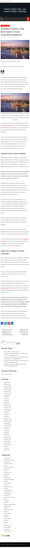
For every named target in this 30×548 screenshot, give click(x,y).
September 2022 (8, 393)
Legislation (6, 501)
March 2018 (7, 450)
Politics (5, 511)
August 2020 (7, 427)
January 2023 (7, 386)
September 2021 (8, 409)
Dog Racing (7, 474)
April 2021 (6, 416)
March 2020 (7, 435)
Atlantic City (7, 461)
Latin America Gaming (9, 497)
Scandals (6, 522)
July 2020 (6, 428)
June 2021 (6, 414)
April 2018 (6, 448)
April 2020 (6, 434)
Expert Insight (7, 483)
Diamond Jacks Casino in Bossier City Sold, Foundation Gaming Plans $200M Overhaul (7, 332)
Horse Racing (7, 492)
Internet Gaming (8, 493)
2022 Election (7, 458)
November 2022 (8, 389)
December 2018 (8, 444)
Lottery (5, 502)
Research (6, 516)
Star (9, 201)
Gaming (6, 488)
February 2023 (7, 384)
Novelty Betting (7, 506)
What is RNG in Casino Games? (11, 351)
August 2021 (7, 411)
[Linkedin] (12, 323)
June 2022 (6, 398)
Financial (6, 484)
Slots (5, 524)
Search (3, 340)
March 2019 (7, 442)
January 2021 (7, 418)
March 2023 (7, 382)
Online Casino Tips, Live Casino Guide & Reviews (15, 10)
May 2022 (6, 400)
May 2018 (6, 446)
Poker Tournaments (8, 509)
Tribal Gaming (7, 531)
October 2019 (7, 441)
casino (5, 465)
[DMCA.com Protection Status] (5, 535)
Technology (6, 529)
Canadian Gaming (8, 463)
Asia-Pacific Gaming (9, 460)
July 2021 (6, 412)
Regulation (6, 515)
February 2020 (7, 437)
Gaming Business (8, 490)
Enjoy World (4, 37)
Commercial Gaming (5, 25)
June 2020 (6, 430)
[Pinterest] (8, 323)
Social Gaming (7, 525)
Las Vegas (6, 495)
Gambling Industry (8, 486)
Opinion (6, 508)
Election (6, 476)
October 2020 (7, 423)
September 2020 (8, 425)
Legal (5, 499)
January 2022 (7, 407)
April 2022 (6, 402)
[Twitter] (5, 323)
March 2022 (7, 403)
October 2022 (7, 391)
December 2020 (8, 419)
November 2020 (8, 421)
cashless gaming (5, 288)
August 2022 (7, 395)
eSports (6, 481)
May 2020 (6, 432)
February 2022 (7, 405)
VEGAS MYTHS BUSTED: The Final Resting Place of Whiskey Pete (23, 332)
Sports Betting (7, 527)
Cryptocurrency (7, 472)
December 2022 (8, 387)
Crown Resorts (6, 125)
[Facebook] (2, 323)
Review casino (7, 518)
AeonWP (26, 544)
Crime (5, 470)
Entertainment (7, 477)
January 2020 (7, 439)
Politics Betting (7, 513)
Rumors (6, 520)
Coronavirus (7, 469)
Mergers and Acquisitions (10, 504)
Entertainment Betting (9, 479)
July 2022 (6, 396)
